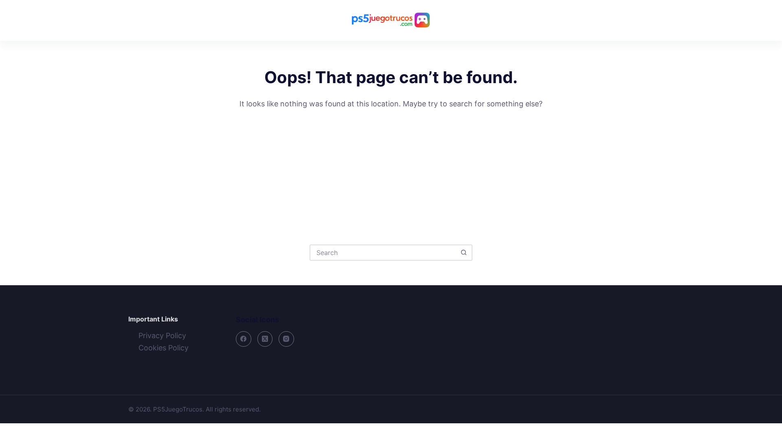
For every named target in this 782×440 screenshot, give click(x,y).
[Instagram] (286, 339)
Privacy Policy (162, 335)
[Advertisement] (391, 171)
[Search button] (463, 252)
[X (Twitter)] (265, 339)
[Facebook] (243, 339)
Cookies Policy (163, 347)
